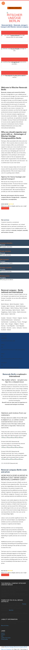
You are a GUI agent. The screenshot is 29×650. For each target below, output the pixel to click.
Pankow (24, 604)
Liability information (6, 637)
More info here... (5, 625)
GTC (2, 636)
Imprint (3, 633)
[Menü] (3, 3)
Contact (5, 208)
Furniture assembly (6, 267)
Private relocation (5, 251)
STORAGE (14, 60)
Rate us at (6, 649)
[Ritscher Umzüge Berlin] (14, 16)
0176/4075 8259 (14, 4)
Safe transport (4, 259)
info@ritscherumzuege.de (14, 6)
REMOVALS (14, 33)
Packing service (5, 276)
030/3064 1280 (14, 2)
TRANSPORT (14, 46)
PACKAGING (14, 73)
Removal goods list (14, 8)
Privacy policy (4, 639)
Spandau (11, 610)
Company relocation (6, 243)
